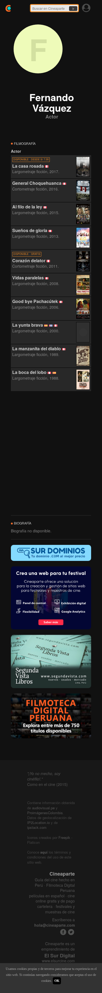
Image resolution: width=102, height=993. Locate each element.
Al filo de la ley (27, 207)
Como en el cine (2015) (47, 784)
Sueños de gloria (29, 230)
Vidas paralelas (28, 277)
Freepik (64, 837)
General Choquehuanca (36, 183)
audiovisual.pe (43, 807)
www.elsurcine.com (58, 960)
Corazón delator (28, 260)
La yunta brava (27, 325)
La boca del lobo (29, 372)
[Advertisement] (51, 453)
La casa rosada (28, 166)
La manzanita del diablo (36, 348)
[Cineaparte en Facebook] (63, 932)
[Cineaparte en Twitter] (71, 932)
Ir (73, 9)
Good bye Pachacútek (35, 301)
